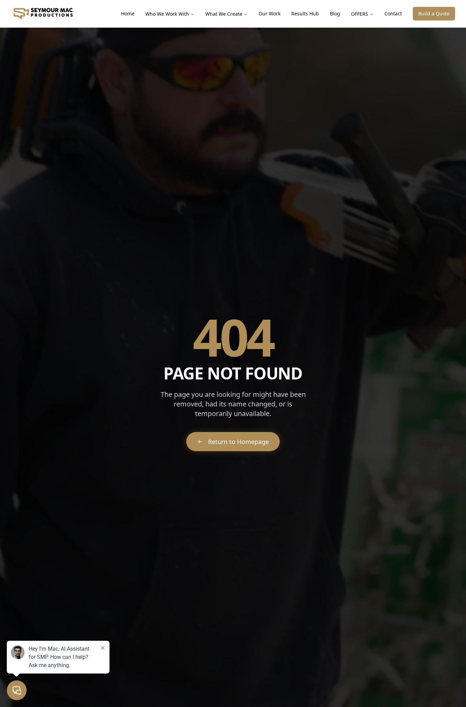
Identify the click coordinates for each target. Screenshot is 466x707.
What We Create (223, 14)
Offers (359, 14)
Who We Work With (167, 14)
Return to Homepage (238, 442)
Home (127, 13)
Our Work (269, 13)
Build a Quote (434, 13)
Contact (393, 13)
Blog (335, 13)
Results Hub (305, 13)
